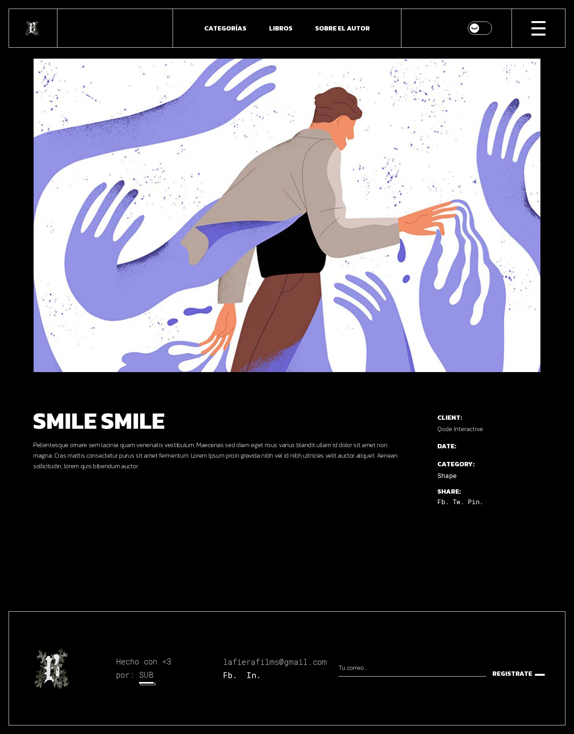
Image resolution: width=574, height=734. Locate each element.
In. (253, 675)
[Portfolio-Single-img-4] (287, 215)
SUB (146, 675)
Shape (447, 475)
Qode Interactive (460, 428)
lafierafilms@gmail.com (275, 662)
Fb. (230, 675)
